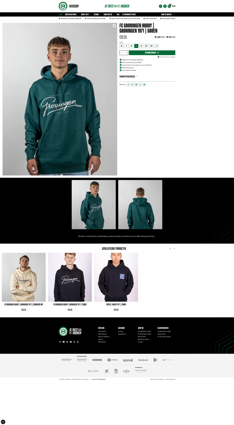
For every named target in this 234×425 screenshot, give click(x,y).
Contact (140, 342)
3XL (152, 46)
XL (141, 46)
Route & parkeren (103, 337)
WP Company (101, 379)
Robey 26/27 (85, 14)
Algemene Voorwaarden (157, 379)
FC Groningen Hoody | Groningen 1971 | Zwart (70, 304)
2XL (146, 46)
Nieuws (100, 339)
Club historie (102, 331)
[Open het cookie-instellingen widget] (3, 422)
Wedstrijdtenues (70, 14)
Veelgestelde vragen (144, 331)
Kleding (96, 14)
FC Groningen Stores (129, 14)
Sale (118, 14)
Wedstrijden (102, 342)
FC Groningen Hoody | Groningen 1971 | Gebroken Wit (23, 304)
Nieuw (60, 14)
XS (121, 46)
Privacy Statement (170, 379)
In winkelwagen (150, 52)
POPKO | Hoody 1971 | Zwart (116, 304)
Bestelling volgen (143, 339)
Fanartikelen (108, 14)
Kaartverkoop (102, 334)
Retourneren (142, 337)
